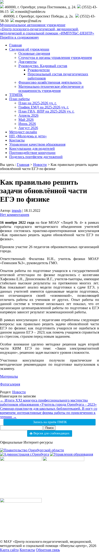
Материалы (9, 376)
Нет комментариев (14, 215)
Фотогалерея (10, 384)
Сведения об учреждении (29, 49)
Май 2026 (26, 120)
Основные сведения (34, 53)
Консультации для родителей (32, 148)
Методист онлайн (23, 132)
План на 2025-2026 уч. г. (37, 103)
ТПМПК (16, 95)
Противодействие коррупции (32, 153)
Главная (15, 45)
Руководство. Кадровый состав (42, 66)
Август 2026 (28, 128)
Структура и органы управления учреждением (55, 57)
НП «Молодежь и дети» (28, 136)
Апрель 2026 (28, 115)
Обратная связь (48, 550)
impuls (16, 210)
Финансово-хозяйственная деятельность (50, 82)
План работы (19, 99)
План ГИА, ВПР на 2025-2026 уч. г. (46, 111)
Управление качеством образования (37, 144)
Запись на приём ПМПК (49, 422)
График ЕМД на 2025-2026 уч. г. (43, 107)
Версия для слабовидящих (51, 433)
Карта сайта (9, 550)
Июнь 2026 (27, 124)
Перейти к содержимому (19, 37)
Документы (27, 62)
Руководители (39, 70)
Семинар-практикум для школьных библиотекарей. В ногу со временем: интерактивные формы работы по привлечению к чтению (48, 413)
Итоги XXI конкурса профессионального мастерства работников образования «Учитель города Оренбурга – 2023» (48, 402)
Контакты (17, 140)
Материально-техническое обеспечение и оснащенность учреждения (51, 89)
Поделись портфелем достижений (36, 157)
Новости (19, 392)
